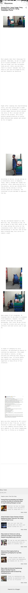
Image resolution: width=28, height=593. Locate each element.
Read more (24, 512)
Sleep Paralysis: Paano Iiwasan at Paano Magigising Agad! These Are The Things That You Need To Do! (12, 518)
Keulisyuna (8, 3)
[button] (26, 8)
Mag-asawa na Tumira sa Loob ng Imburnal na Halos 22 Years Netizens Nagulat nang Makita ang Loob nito (11, 535)
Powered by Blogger (14, 589)
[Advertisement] (14, 41)
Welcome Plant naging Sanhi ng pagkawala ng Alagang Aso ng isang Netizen (11, 552)
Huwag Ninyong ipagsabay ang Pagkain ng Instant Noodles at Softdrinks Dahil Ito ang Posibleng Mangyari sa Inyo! (12, 501)
